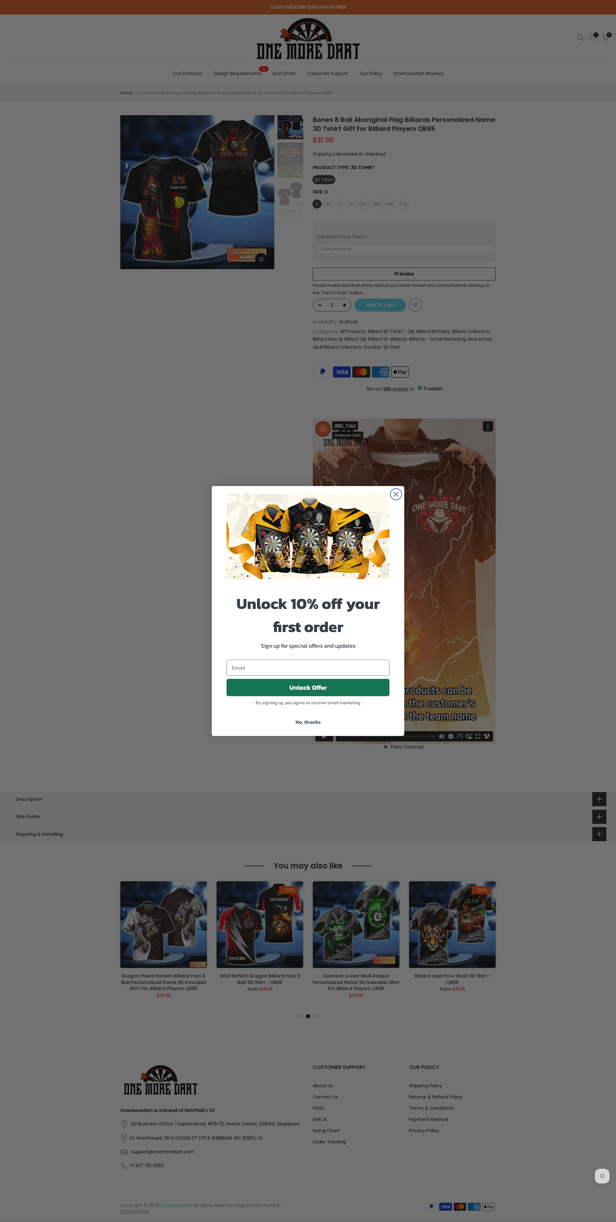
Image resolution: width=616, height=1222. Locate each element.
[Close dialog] (396, 494)
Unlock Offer (308, 687)
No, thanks (308, 722)
